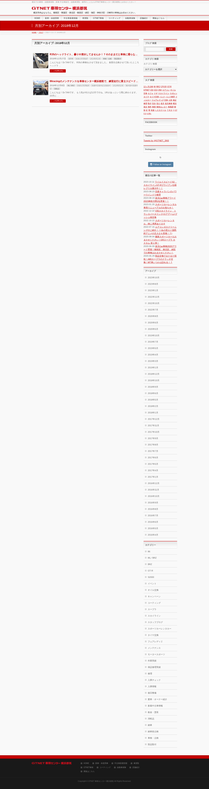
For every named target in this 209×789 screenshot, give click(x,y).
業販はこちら (89, 771)
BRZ (158, 87)
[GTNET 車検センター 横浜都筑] (59, 8)
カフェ (150, 93)
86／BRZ (71, 85)
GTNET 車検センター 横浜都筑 (101, 781)
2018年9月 (153, 387)
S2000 (151, 577)
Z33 (151, 90)
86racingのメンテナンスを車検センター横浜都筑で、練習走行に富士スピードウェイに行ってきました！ (107, 81)
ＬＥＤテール (160, 110)
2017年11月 (153, 425)
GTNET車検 (88, 767)
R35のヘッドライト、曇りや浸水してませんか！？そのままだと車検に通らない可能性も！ (100, 54)
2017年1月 (153, 477)
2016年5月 (153, 528)
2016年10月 (153, 496)
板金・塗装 (153, 712)
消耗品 (56, 89)
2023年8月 (153, 284)
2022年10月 (153, 303)
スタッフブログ (82, 59)
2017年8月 (153, 444)
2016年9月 (153, 502)
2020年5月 (153, 329)
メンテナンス (95, 59)
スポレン (173, 93)
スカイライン (163, 93)
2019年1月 (153, 367)
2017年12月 (153, 419)
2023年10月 (153, 277)
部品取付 (117, 59)
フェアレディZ (157, 100)
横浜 (175, 103)
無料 (149, 107)
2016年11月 (153, 489)
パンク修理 (170, 97)
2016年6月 (153, 522)
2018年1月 (153, 412)
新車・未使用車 (101, 763)
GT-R (71, 59)
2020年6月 (153, 322)
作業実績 (152, 660)
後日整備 (152, 693)
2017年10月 (153, 432)
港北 (145, 107)
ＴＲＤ (169, 110)
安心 (158, 103)
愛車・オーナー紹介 (157, 699)
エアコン (166, 90)
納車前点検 (153, 731)
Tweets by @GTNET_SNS (156, 140)
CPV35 (164, 87)
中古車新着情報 (120, 763)
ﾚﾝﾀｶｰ (149, 114)
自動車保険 (121, 767)
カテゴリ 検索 (150, 64)
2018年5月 (153, 399)
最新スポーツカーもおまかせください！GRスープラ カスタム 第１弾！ (160, 239)
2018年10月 (153, 380)
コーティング (154, 603)
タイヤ (146, 97)
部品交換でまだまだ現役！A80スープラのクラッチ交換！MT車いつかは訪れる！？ (160, 259)
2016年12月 (153, 483)
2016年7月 (153, 515)
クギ (156, 93)
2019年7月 (153, 342)
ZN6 (160, 90)
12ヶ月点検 (148, 87)
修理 (145, 103)
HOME (86, 763)
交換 (166, 100)
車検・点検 (107, 59)
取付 (149, 103)
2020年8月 (153, 316)
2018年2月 (153, 406)
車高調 (171, 107)
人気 (170, 100)
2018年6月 (153, 393)
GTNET (147, 90)
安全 (154, 103)
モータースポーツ (156, 654)
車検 (154, 107)
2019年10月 (153, 335)
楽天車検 (168, 103)
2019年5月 (153, 348)
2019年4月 (153, 354)
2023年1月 (153, 290)
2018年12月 (153, 374)
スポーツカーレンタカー (101, 85)
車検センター (161, 107)
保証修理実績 (154, 667)
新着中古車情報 (155, 706)
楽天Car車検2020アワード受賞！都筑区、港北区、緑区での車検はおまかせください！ (160, 249)
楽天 (162, 103)
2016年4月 (153, 535)
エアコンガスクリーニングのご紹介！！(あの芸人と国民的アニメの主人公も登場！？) (160, 230)
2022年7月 (153, 309)
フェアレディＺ (155, 641)
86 (155, 87)
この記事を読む (58, 71)
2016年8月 (153, 509)
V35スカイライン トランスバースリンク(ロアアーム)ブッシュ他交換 (160, 214)
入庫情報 (152, 686)
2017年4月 (153, 470)
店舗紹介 (136, 767)
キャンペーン (154, 596)
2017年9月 (153, 438)
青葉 (153, 110)
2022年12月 (153, 297)
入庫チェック (154, 680)
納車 (150, 725)
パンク (162, 97)
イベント (152, 583)
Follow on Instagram (162, 164)
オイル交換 (153, 590)
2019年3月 (153, 361)
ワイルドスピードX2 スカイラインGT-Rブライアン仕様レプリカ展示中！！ (160, 185)
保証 (174, 100)
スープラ (152, 609)
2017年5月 (153, 464)
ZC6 (156, 90)
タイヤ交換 (154, 97)
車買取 (136, 763)
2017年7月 (153, 451)
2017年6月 (153, 457)
